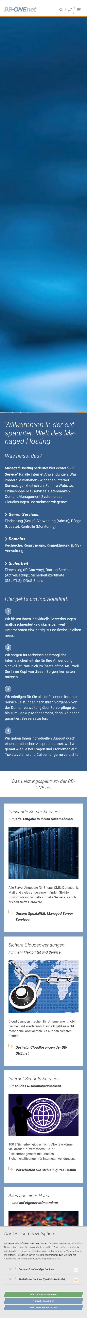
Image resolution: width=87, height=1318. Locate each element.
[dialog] (43, 1272)
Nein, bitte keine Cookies (43, 1307)
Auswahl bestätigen (43, 1301)
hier (58, 1258)
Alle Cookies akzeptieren (43, 1294)
